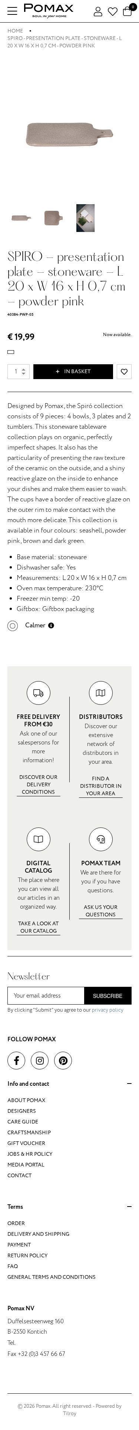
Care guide (22, 1121)
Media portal (25, 1164)
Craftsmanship (29, 1132)
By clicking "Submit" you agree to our (65, 1009)
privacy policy (107, 1009)
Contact (19, 1175)
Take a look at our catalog (38, 927)
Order (16, 1223)
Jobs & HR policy (29, 1154)
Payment (19, 1244)
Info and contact (28, 1084)
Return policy (27, 1255)
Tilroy (69, 1413)
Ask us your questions (101, 911)
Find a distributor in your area (101, 786)
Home (15, 30)
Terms (15, 1207)
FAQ (12, 1266)
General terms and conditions (51, 1277)
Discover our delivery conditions (38, 785)
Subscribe (107, 995)
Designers (21, 1111)
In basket (76, 371)
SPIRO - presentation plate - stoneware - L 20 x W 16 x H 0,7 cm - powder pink (64, 42)
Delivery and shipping (38, 1234)
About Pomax (26, 1100)
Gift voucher (26, 1143)
